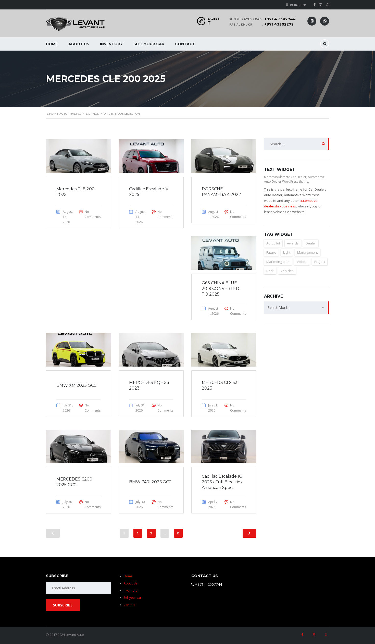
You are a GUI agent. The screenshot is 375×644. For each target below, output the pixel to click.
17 (178, 533)
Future (271, 252)
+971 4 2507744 (280, 19)
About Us (78, 44)
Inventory (111, 44)
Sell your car (148, 44)
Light (286, 252)
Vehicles (287, 270)
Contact (185, 44)
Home (52, 44)
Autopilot (273, 243)
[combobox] (296, 307)
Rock (270, 270)
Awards (293, 243)
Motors (301, 261)
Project (319, 261)
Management (307, 252)
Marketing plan (278, 261)
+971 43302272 (279, 24)
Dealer (311, 243)
